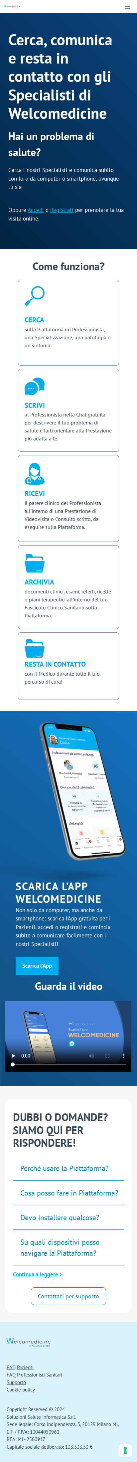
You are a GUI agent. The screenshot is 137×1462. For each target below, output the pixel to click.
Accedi (36, 209)
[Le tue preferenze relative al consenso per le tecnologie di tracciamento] (125, 1450)
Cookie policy (21, 1389)
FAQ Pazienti (20, 1367)
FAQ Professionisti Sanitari (34, 1375)
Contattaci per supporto (68, 1296)
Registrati (61, 209)
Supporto (16, 1382)
